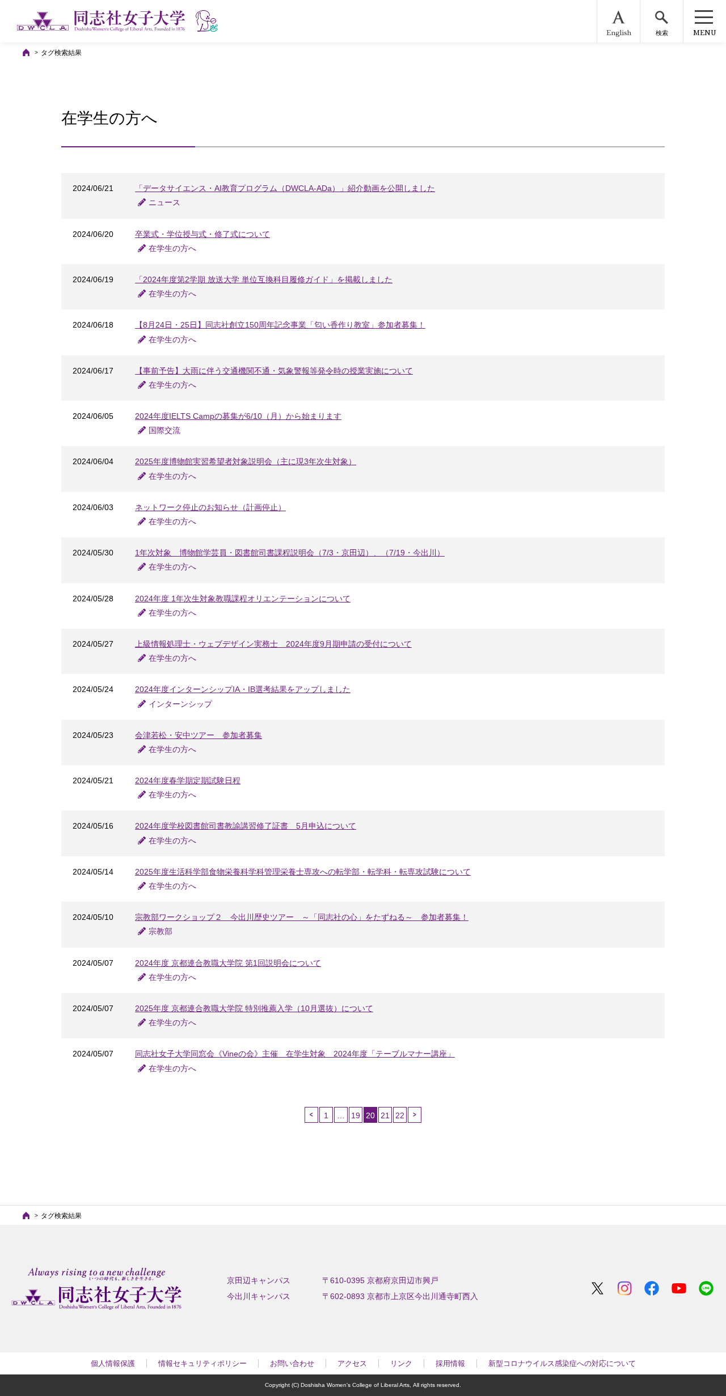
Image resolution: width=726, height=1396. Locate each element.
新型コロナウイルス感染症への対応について (562, 1363)
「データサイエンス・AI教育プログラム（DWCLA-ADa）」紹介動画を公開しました (285, 188)
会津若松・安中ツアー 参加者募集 (198, 735)
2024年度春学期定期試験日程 (187, 780)
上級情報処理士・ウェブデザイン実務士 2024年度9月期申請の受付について (273, 643)
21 (385, 1115)
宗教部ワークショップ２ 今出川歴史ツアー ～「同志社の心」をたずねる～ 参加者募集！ (301, 917)
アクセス (352, 1363)
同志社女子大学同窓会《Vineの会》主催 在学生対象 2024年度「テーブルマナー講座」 (295, 1053)
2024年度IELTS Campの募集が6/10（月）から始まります (238, 416)
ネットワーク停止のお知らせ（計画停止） (210, 507)
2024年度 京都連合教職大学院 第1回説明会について (228, 963)
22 (399, 1115)
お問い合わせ (292, 1363)
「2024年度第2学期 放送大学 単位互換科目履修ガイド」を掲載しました (263, 279)
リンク (401, 1363)
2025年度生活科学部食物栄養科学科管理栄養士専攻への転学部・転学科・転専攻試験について (303, 871)
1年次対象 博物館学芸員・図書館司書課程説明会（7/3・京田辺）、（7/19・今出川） (290, 552)
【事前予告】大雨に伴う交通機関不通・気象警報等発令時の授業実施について (274, 370)
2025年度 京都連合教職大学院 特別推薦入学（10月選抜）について (254, 1008)
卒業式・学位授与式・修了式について (202, 234)
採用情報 (450, 1363)
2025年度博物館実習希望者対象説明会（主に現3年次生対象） (245, 461)
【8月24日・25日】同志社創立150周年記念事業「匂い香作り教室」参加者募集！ (280, 324)
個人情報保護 (113, 1363)
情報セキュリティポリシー (202, 1363)
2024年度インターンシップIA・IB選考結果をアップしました (243, 689)
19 (355, 1115)
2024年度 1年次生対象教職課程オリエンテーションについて (243, 598)
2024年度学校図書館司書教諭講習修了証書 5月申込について (245, 825)
